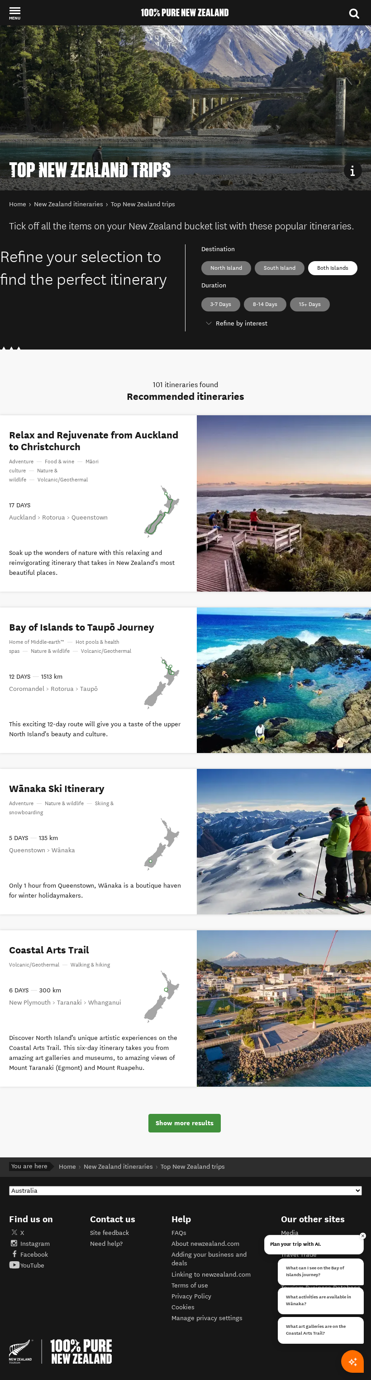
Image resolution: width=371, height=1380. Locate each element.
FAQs (178, 1233)
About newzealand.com (205, 1244)
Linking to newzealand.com (211, 1274)
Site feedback (109, 1233)
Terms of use (189, 1285)
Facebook (34, 1255)
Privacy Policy (191, 1296)
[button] (14, 13)
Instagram (35, 1244)
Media (290, 1233)
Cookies (183, 1307)
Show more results (185, 1122)
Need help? (106, 1244)
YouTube (32, 1265)
